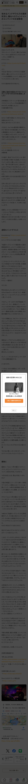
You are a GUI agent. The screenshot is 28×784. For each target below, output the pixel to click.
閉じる (14, 410)
